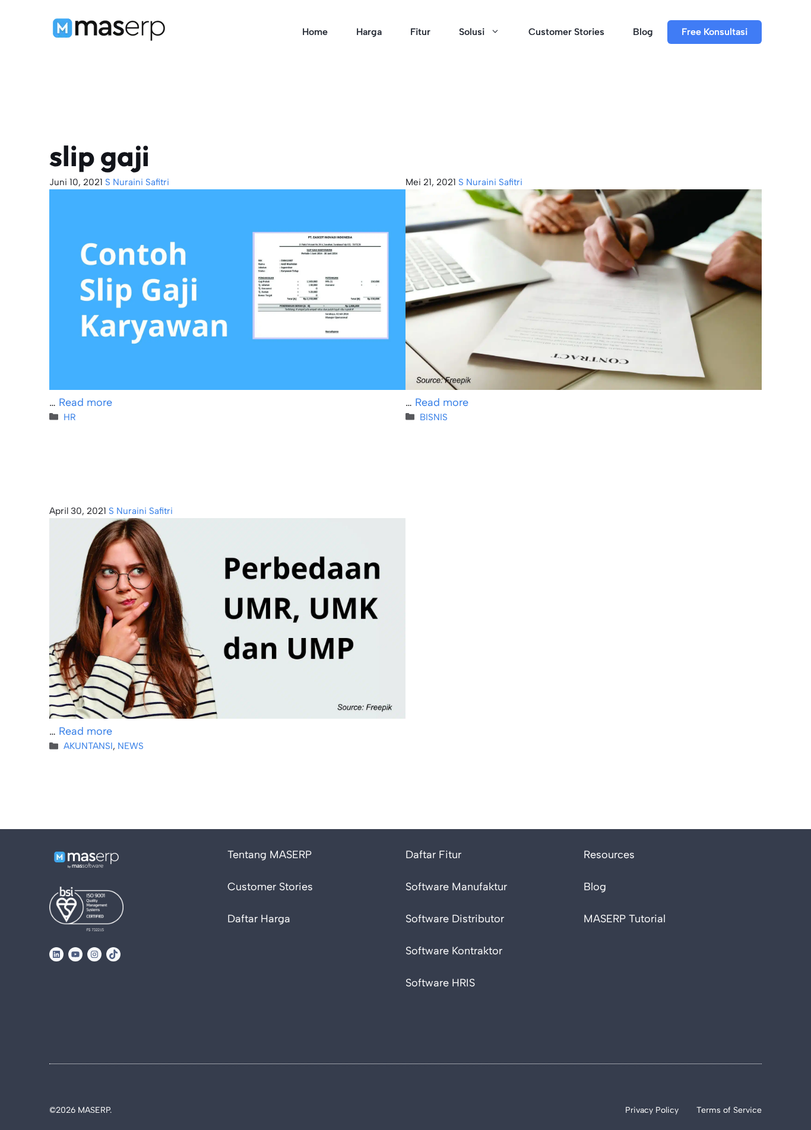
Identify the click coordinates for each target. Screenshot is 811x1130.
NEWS (131, 745)
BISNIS (434, 417)
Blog (643, 31)
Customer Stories (566, 31)
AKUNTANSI (88, 745)
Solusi (471, 31)
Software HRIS (440, 982)
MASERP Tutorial (625, 918)
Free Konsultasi (714, 31)
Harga (369, 31)
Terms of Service (729, 1110)
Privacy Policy (652, 1110)
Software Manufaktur (456, 886)
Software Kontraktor (454, 950)
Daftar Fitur (433, 854)
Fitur (420, 31)
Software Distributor (455, 918)
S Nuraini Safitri (137, 182)
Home (315, 31)
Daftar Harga (258, 918)
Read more (85, 402)
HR (70, 417)
